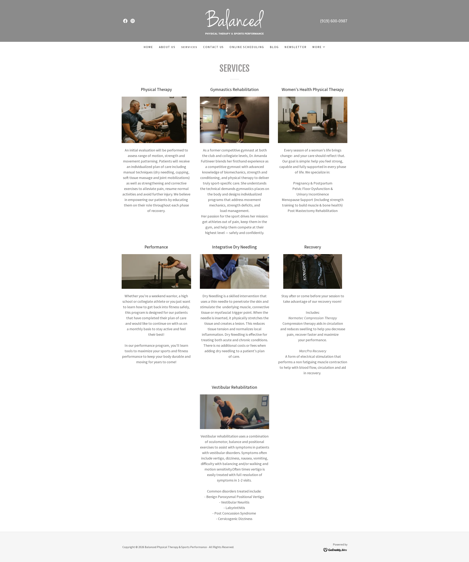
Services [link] (189, 47)
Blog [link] (274, 47)
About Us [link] (167, 47)
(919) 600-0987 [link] (333, 21)
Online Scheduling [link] (247, 47)
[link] (125, 21)
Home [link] (148, 47)
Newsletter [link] (295, 47)
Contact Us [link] (213, 47)
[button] (318, 47)
